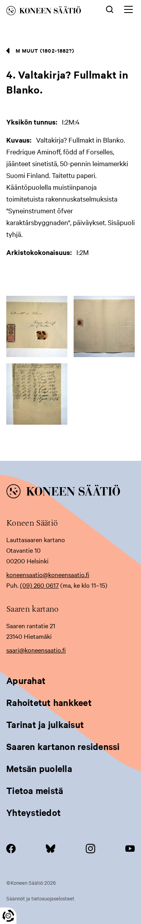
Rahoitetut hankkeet (49, 702)
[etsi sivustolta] (109, 8)
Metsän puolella (39, 768)
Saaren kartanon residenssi (63, 746)
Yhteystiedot (33, 812)
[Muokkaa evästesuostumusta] (8, 916)
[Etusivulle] (49, 12)
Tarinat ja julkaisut (45, 724)
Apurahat (25, 680)
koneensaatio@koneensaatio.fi (47, 574)
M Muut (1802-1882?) (45, 50)
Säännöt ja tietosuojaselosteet (40, 898)
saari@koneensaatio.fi (36, 649)
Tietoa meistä (34, 790)
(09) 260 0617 (39, 585)
